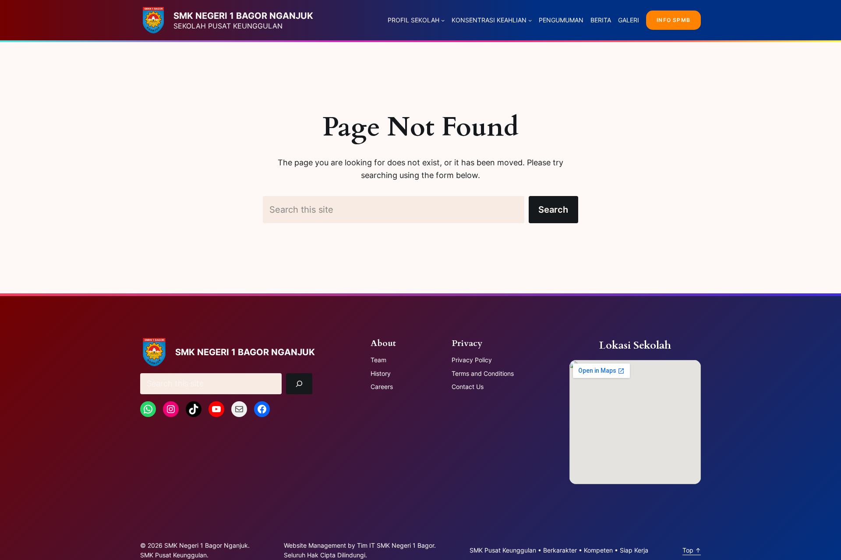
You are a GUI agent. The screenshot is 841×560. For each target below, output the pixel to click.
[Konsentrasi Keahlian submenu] (530, 20)
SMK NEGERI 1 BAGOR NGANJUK (243, 16)
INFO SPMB (673, 20)
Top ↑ (691, 550)
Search (553, 209)
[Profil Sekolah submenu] (443, 20)
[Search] (299, 383)
